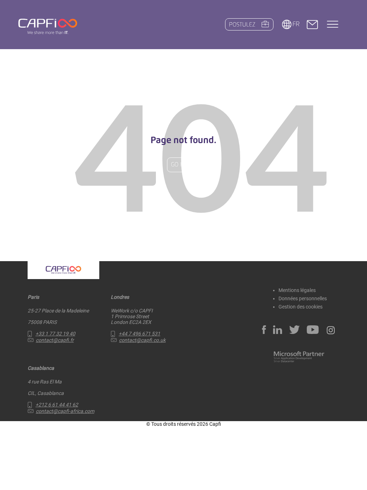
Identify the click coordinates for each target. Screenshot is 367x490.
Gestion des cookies (300, 307)
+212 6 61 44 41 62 (56, 404)
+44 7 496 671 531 (139, 333)
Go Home (183, 165)
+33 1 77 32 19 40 (55, 333)
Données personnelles (302, 298)
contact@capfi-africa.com (65, 411)
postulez (242, 25)
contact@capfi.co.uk (142, 340)
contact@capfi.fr (55, 340)
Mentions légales (297, 290)
